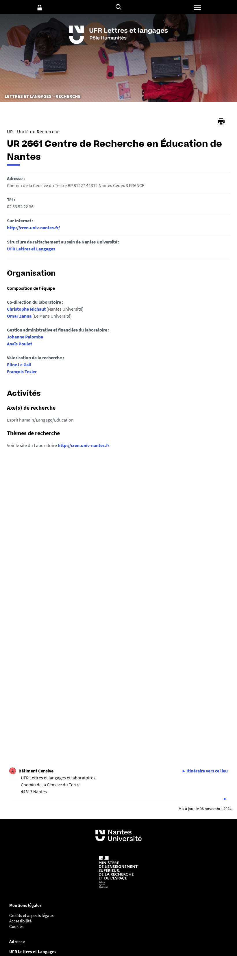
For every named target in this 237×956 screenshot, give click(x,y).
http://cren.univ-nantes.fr (83, 445)
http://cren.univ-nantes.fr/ (33, 227)
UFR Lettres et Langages (31, 249)
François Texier (22, 371)
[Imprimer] (221, 122)
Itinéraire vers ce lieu (207, 771)
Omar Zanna (19, 316)
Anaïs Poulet (19, 344)
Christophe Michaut (26, 309)
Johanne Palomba (25, 337)
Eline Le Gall (19, 364)
